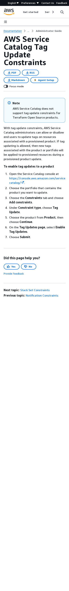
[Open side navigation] (5, 22)
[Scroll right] (52, 12)
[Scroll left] (20, 12)
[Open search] (62, 12)
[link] (49, 31)
